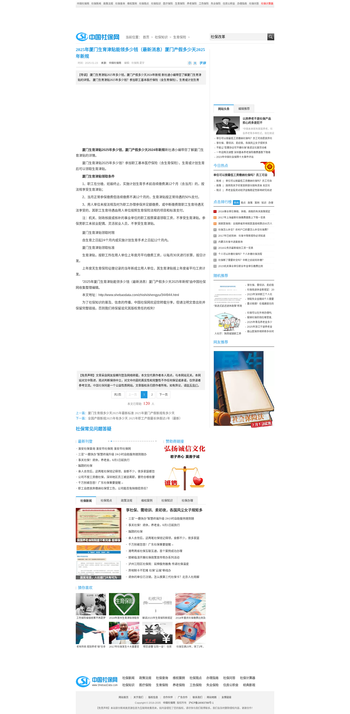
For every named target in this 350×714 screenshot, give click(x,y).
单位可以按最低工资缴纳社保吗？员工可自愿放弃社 (244, 138)
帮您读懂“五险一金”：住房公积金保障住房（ (157, 647)
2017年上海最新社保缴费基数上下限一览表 (241, 217)
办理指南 (242, 3)
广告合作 (183, 697)
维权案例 (132, 3)
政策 (218, 185)
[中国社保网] (97, 676)
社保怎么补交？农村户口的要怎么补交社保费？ (243, 229)
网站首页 (123, 697)
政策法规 (108, 3)
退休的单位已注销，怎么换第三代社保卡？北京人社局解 (163, 576)
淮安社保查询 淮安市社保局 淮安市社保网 (104, 448)
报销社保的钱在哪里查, (259, 317)
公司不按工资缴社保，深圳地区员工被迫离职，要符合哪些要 (116, 477)
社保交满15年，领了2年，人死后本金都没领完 (190, 647)
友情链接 (226, 697)
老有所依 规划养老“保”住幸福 (91, 647)
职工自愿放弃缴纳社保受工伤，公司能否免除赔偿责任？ (113, 488)
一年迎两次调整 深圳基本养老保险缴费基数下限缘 (243, 152)
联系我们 (197, 697)
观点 (218, 190)
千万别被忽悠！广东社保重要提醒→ (101, 482)
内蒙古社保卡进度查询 (230, 241)
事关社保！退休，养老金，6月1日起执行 (104, 460)
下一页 (163, 394)
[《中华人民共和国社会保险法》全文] (243, 352)
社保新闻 (96, 3)
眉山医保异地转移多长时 (260, 331)
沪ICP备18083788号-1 (201, 702)
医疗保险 (168, 3)
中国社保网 (83, 3)
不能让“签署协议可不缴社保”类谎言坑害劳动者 (241, 147)
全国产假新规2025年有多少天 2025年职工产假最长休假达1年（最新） (135, 418)
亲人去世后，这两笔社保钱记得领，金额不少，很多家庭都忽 (116, 471)
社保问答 (254, 3)
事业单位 (130, 218)
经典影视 (249, 685)
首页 (146, 37)
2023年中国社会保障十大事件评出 (235, 157)
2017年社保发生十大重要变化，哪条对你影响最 (124, 647)
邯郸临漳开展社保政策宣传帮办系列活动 (153, 557)
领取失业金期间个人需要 (260, 299)
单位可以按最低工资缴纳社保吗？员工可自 (240, 174)
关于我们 (138, 697)
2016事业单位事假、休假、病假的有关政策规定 (244, 211)
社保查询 (120, 3)
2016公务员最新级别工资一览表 (235, 248)
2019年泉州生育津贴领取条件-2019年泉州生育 (124, 618)
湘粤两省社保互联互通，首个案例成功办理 (155, 551)
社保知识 (156, 3)
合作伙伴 (168, 697)
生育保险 (180, 3)
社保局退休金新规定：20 (260, 289)
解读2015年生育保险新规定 (157, 618)
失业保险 (216, 3)
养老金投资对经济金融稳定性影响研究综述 (249, 190)
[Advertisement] (175, 19)
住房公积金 (229, 3)
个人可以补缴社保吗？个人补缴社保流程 (240, 254)
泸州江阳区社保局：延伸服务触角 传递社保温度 (158, 563)
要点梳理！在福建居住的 (260, 303)
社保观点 (144, 3)
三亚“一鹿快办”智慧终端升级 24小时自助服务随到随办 (112, 454)
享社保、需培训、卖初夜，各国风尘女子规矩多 (164, 510)
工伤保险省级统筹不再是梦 (91, 618)
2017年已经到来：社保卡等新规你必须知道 (241, 235)
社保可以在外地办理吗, (259, 312)
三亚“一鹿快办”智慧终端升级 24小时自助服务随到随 (161, 518)
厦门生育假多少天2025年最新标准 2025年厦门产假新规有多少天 (131, 413)
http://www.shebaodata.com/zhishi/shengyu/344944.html (138, 295)
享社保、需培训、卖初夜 (260, 285)
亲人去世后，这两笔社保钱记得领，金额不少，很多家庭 (163, 538)
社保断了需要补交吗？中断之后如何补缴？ (241, 260)
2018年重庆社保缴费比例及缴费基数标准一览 (191, 618)
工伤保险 (204, 3)
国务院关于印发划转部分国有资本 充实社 (248, 185)
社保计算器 (247, 678)
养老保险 (192, 3)
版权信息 (153, 697)
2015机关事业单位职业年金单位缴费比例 (240, 266)
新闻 (218, 181)
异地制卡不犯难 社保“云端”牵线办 (149, 570)
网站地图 (212, 697)
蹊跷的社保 (85, 465)
